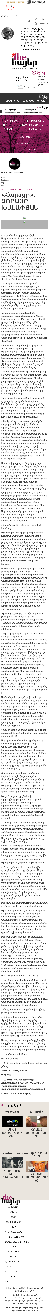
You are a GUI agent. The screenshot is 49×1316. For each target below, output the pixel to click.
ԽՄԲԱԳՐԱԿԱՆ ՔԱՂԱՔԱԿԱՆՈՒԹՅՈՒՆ (17, 1239)
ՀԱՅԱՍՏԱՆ (28, 101)
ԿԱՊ (7, 1282)
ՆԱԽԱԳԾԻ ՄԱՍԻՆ (24, 137)
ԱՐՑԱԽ (41, 101)
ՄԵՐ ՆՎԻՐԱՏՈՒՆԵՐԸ (13, 1229)
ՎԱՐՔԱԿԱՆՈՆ (12, 1262)
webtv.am (12, 1112)
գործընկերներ (14, 1105)
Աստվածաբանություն (33, 112)
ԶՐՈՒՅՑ (36, 1112)
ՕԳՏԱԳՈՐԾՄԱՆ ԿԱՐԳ (13, 1274)
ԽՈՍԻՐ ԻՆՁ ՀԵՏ (37, 1155)
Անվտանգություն (28, 110)
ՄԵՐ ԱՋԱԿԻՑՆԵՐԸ (24, 143)
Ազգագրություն (11, 110)
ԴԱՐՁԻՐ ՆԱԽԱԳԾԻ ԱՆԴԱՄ (24, 149)
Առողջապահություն (12, 112)
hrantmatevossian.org (12, 1153)
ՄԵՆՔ (8, 1267)
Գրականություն (7, 189)
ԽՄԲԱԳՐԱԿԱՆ (11, 101)
